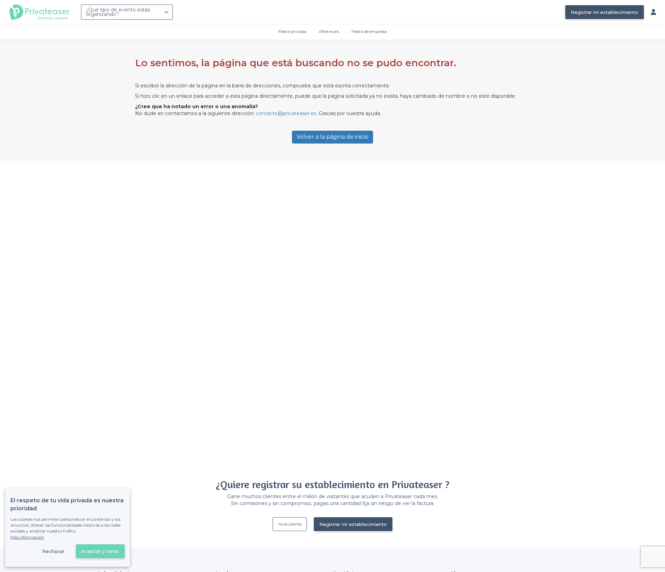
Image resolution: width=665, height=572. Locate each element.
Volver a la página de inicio (332, 136)
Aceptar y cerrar (100, 551)
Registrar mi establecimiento (604, 12)
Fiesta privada (292, 31)
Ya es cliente (289, 524)
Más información (27, 537)
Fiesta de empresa (369, 31)
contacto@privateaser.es (286, 113)
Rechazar (53, 551)
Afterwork (329, 31)
